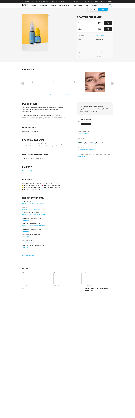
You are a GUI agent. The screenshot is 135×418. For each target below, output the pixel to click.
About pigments (77, 5)
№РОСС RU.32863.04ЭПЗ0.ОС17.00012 (34, 225)
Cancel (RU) (93, 9)
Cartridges (43, 5)
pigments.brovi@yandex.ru (86, 149)
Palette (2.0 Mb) (27, 171)
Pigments (34, 5)
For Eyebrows (100, 35)
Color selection (64, 5)
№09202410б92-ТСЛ (28, 242)
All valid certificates (28, 255)
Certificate (25, 247)
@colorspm (81, 156)
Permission (25, 220)
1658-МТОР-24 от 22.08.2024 (31, 209)
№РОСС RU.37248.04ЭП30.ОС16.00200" (34, 204)
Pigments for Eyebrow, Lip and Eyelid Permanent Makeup (48, 12)
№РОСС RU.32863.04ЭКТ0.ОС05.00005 (34, 214)
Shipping (84, 1)
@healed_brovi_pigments (57, 1)
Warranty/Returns (100, 1)
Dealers (110, 1)
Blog (87, 5)
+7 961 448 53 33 (83, 134)
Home (23, 12)
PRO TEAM (53, 5)
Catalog (28, 12)
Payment (90, 1)
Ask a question (86, 123)
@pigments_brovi (29, 1)
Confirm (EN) (103, 9)
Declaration (25, 236)
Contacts (76, 1)
